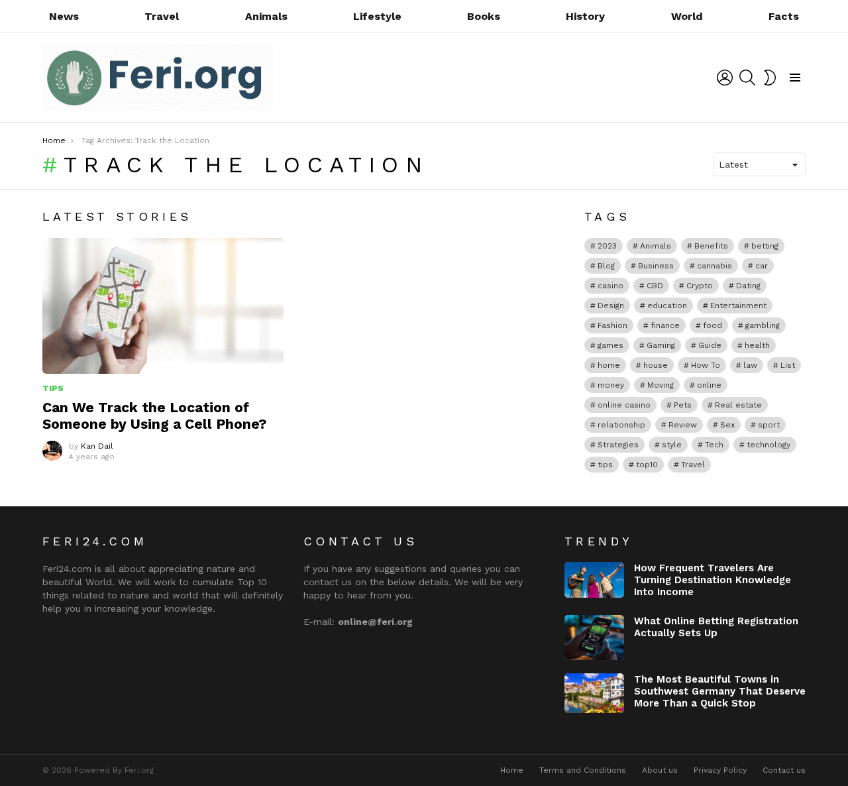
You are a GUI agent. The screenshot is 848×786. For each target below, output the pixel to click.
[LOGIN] (725, 77)
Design (611, 305)
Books (483, 16)
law (750, 365)
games (610, 345)
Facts (783, 16)
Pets (683, 405)
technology (768, 444)
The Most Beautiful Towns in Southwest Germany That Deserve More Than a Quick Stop (720, 691)
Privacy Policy (720, 770)
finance (665, 325)
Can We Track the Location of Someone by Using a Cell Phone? (154, 415)
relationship (621, 424)
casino (610, 285)
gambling (762, 325)
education (667, 305)
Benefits (711, 246)
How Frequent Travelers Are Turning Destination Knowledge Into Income (712, 580)
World (687, 16)
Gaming (661, 345)
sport (769, 424)
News (64, 16)
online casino (624, 405)
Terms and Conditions (582, 770)
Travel (161, 16)
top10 (647, 464)
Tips (53, 388)
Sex (727, 424)
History (585, 16)
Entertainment (738, 305)
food (712, 325)
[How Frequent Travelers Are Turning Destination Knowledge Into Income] (594, 580)
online (709, 385)
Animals (266, 16)
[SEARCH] (747, 77)
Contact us (784, 770)
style (672, 444)
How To (705, 365)
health (757, 345)
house (655, 365)
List (787, 365)
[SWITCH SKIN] (770, 77)
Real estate (738, 405)
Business (656, 265)
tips (605, 464)
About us (660, 770)
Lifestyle (377, 16)
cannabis (714, 265)
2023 (607, 246)
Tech (714, 444)
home (609, 365)
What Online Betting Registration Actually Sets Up (716, 627)
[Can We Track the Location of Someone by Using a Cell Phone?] (163, 306)
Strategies (618, 444)
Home (511, 770)
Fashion (612, 325)
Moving (660, 385)
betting (764, 246)
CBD (655, 285)
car (761, 265)
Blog (606, 265)
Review (682, 424)
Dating (748, 285)
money (611, 385)
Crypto (699, 285)
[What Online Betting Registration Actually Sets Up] (594, 637)
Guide (709, 345)
